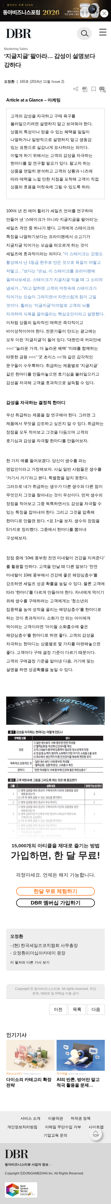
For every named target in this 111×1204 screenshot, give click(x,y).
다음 (96, 1009)
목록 (77, 1009)
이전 (58, 1009)
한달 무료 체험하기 (55, 891)
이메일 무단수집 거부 (63, 1127)
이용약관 (55, 1118)
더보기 (75, 89)
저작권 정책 (81, 1118)
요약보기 (102, 89)
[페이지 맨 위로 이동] (97, 1135)
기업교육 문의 (55, 1135)
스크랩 (93, 89)
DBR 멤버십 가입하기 (56, 903)
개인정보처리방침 (22, 1127)
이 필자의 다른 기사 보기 (30, 962)
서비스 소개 (30, 1118)
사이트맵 (96, 1127)
